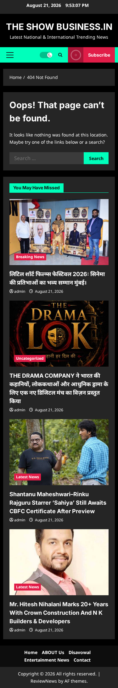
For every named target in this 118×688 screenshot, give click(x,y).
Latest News (27, 477)
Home (30, 652)
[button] (10, 54)
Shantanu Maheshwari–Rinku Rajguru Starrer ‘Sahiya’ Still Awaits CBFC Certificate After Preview (57, 502)
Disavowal (80, 652)
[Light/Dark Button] (46, 55)
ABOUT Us (53, 652)
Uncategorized (30, 358)
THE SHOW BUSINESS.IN (59, 26)
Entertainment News (46, 660)
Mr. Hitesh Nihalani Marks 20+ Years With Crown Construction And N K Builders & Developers (58, 612)
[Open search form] (60, 55)
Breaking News (30, 256)
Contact (82, 660)
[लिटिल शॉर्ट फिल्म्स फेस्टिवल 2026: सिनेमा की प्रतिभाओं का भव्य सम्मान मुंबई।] (59, 232)
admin (19, 291)
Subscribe (99, 54)
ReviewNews (44, 681)
